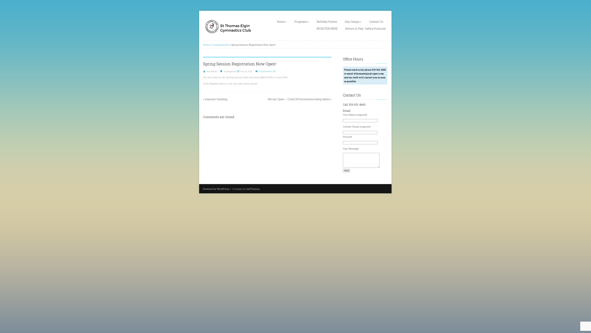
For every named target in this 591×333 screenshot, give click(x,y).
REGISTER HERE (327, 28)
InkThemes (253, 188)
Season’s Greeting (216, 99)
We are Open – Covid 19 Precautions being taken (299, 99)
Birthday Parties (327, 21)
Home (282, 21)
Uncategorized (220, 44)
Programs (301, 21)
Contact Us (376, 21)
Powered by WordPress (216, 188)
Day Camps (353, 21)
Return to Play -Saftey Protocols (365, 28)
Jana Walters (212, 71)
